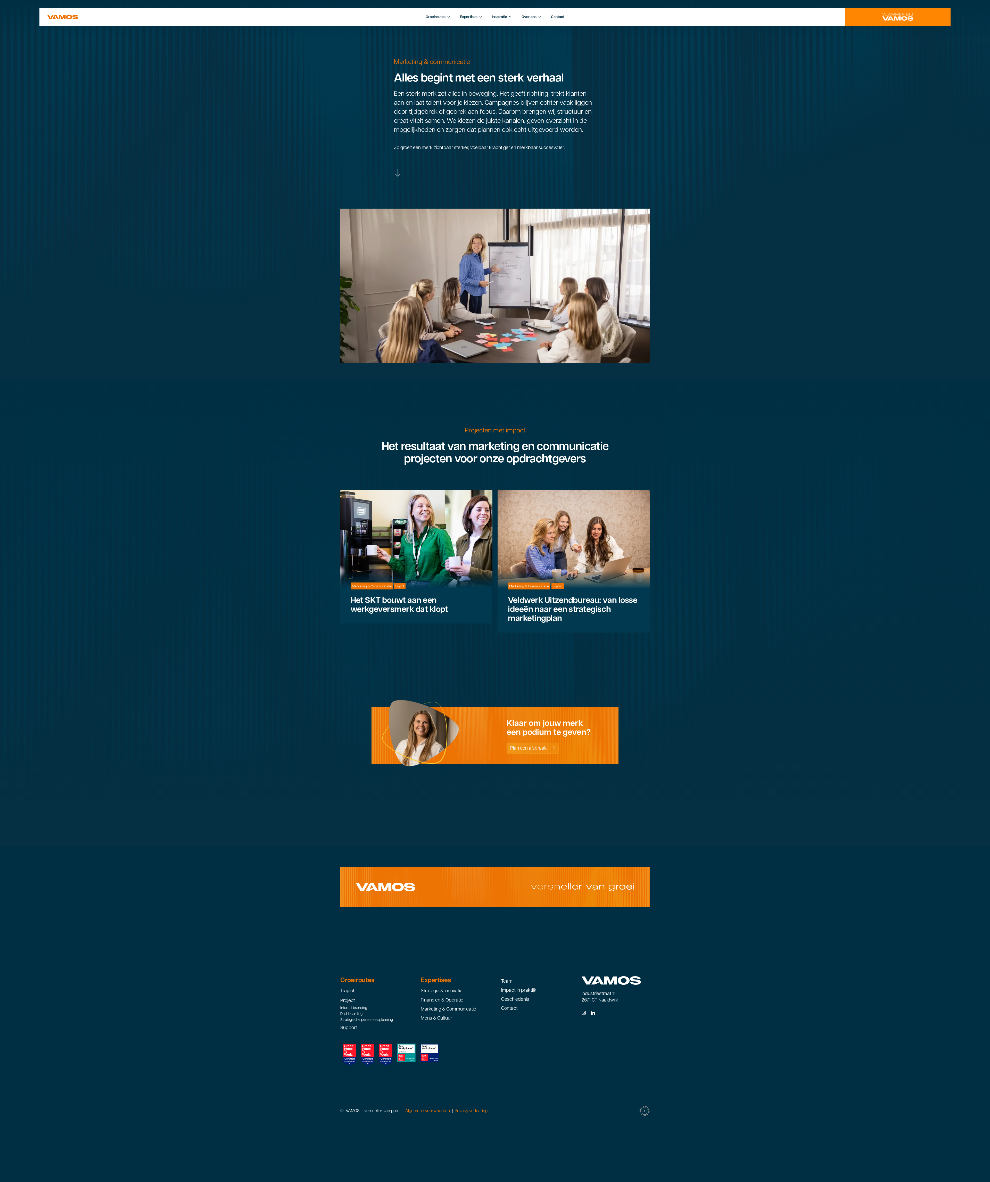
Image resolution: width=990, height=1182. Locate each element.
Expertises (436, 979)
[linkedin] (593, 1013)
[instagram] (584, 1013)
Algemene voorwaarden (427, 1110)
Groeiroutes (357, 979)
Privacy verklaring (471, 1110)
